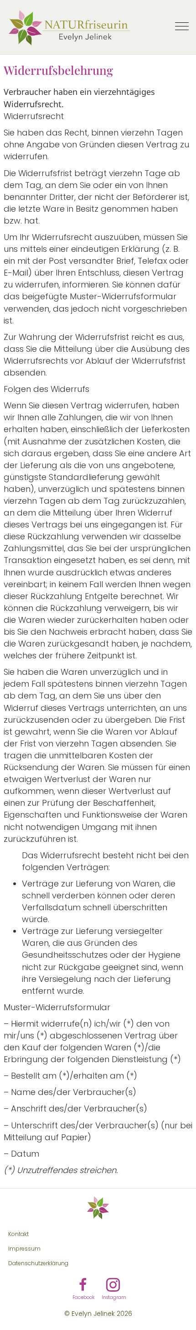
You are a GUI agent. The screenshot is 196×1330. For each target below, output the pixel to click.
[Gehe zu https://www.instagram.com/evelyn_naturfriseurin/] (113, 1286)
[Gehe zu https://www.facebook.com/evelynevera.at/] (83, 1286)
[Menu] (181, 27)
